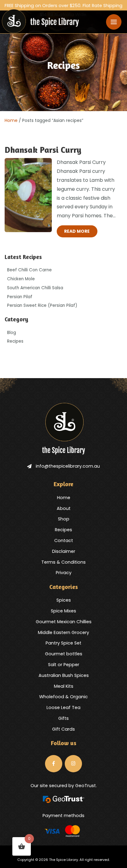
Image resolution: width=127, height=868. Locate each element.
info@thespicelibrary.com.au (68, 466)
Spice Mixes (63, 611)
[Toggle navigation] (113, 22)
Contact (63, 540)
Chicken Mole (21, 279)
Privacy (64, 573)
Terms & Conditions (63, 562)
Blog (11, 333)
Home (11, 120)
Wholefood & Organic (63, 697)
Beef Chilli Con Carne (29, 270)
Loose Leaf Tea (63, 707)
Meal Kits (63, 686)
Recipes (15, 341)
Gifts (63, 718)
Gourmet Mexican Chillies (64, 622)
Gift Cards (63, 729)
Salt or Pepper (63, 664)
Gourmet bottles (63, 654)
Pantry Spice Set (63, 643)
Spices (63, 600)
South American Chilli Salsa (35, 288)
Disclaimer (63, 551)
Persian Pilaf (19, 297)
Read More (77, 231)
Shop (63, 519)
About (64, 508)
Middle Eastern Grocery (63, 632)
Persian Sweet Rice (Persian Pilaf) (42, 305)
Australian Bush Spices (64, 675)
